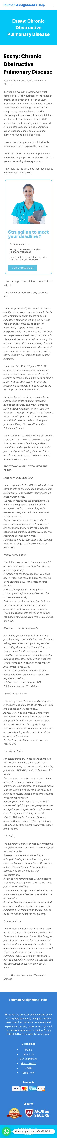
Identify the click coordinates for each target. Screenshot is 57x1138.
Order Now (29, 1072)
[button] (22, 268)
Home (28, 1049)
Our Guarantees (28, 1058)
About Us (28, 1054)
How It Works (28, 1063)
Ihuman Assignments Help (24, 5)
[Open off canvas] (52, 5)
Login (28, 1067)
